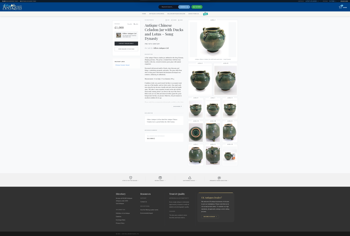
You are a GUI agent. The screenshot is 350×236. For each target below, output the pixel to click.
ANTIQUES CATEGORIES (156, 13)
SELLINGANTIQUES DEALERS (176, 13)
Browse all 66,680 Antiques (124, 198)
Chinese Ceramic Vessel (122, 65)
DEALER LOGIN (344, 1)
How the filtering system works (149, 210)
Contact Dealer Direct (126, 43)
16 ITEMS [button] (332, 1)
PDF (168, 20)
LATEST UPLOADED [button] (311, 1)
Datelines (118, 216)
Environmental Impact (146, 213)
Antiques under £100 (122, 201)
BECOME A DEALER (209, 216)
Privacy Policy (120, 223)
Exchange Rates (120, 220)
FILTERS (198, 7)
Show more (177, 106)
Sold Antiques (120, 203)
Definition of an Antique (123, 213)
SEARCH (183, 7)
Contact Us (143, 201)
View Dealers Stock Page (126, 49)
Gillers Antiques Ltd (161, 48)
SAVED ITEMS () (193, 13)
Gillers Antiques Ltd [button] (129, 33)
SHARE (175, 20)
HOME (144, 13)
